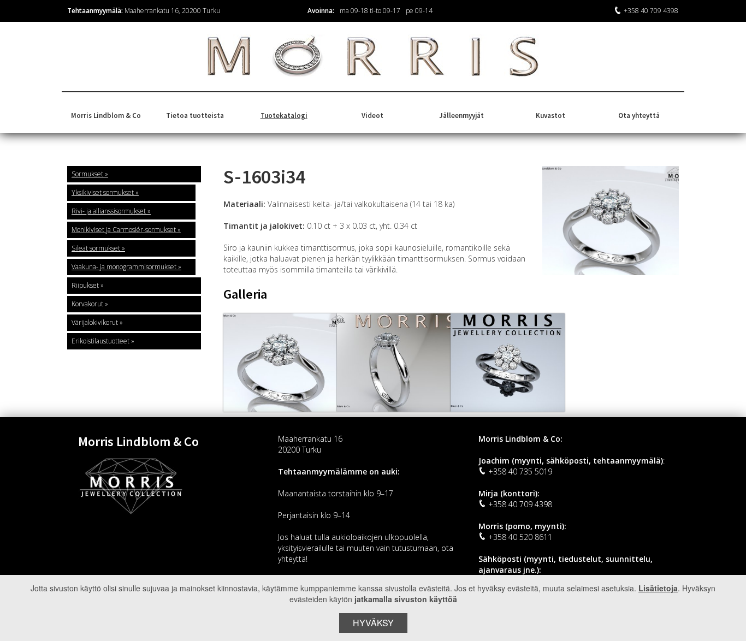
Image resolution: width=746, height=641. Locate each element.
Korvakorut (87, 303)
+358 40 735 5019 (520, 471)
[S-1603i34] (280, 362)
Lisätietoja (658, 588)
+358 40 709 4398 (651, 10)
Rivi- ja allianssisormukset (109, 211)
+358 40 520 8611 (520, 537)
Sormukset (87, 174)
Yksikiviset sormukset (103, 192)
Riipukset (85, 285)
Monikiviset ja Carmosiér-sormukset (124, 229)
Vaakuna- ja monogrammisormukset (124, 266)
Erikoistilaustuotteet (100, 341)
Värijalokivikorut (95, 322)
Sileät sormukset (96, 248)
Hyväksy (373, 622)
